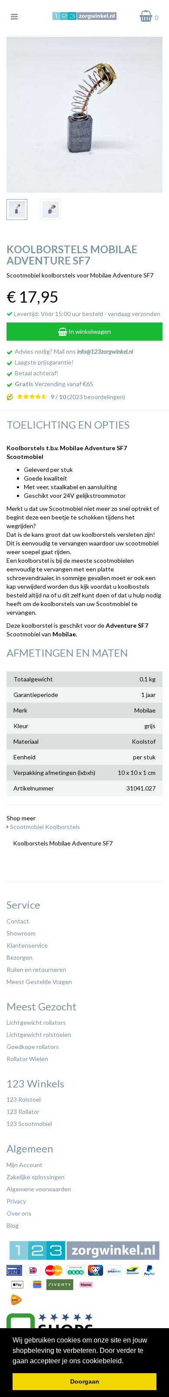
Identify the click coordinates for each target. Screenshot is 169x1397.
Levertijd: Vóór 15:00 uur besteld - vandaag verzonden (86, 313)
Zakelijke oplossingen (35, 1177)
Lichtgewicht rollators (36, 1022)
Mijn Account (24, 1164)
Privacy (16, 1201)
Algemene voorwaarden (38, 1189)
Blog (12, 1225)
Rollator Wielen (27, 1058)
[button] (126, 1361)
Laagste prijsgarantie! (44, 362)
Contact (17, 921)
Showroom (21, 933)
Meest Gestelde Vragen (39, 981)
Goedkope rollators (32, 1046)
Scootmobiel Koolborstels (44, 826)
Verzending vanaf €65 (54, 383)
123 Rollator (22, 1111)
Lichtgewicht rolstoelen (38, 1034)
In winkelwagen (89, 331)
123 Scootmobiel (29, 1123)
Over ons (19, 1213)
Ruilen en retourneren (36, 969)
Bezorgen (19, 957)
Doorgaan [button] (84, 1381)
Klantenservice (27, 945)
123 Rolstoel (23, 1099)
